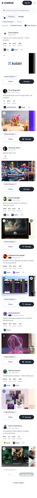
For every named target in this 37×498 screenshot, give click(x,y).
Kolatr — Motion (7, 69)
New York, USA (12, 149)
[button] (14, 21)
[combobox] (18, 10)
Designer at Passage (9, 404)
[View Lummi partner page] (4, 220)
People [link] (21, 16)
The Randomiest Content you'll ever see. (14, 126)
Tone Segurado (14, 90)
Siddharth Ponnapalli (16, 255)
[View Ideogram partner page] (4, 448)
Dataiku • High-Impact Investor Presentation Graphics (11, 233)
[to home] (7, 3)
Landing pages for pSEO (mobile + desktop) (12, 291)
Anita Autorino (14, 313)
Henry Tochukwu (15, 426)
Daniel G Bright (14, 198)
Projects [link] (11, 16)
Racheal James (14, 370)
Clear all (19, 21)
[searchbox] (20, 10)
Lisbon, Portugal (15, 92)
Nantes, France (12, 34)
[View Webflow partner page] (4, 113)
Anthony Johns (14, 148)
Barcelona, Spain (16, 200)
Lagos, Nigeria (15, 372)
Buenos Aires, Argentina (18, 315)
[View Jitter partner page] (4, 55)
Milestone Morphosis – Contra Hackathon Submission (11, 348)
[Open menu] (34, 3)
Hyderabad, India (16, 257)
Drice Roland (13, 33)
